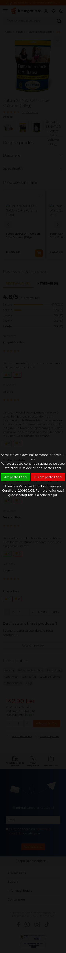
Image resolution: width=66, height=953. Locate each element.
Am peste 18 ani (15, 477)
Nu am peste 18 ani (48, 477)
